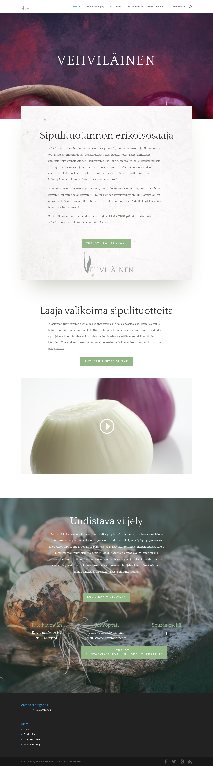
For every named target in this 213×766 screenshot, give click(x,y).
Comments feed (32, 739)
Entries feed (30, 734)
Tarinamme (114, 6)
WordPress (76, 761)
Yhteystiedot (177, 6)
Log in (27, 729)
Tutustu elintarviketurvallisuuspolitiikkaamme (124, 652)
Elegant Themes (45, 761)
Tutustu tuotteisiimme (106, 361)
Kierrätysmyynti (157, 6)
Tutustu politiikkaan (106, 243)
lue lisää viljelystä (106, 597)
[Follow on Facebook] (166, 633)
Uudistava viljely (95, 6)
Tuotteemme (132, 6)
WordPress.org (32, 744)
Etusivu (77, 6)
